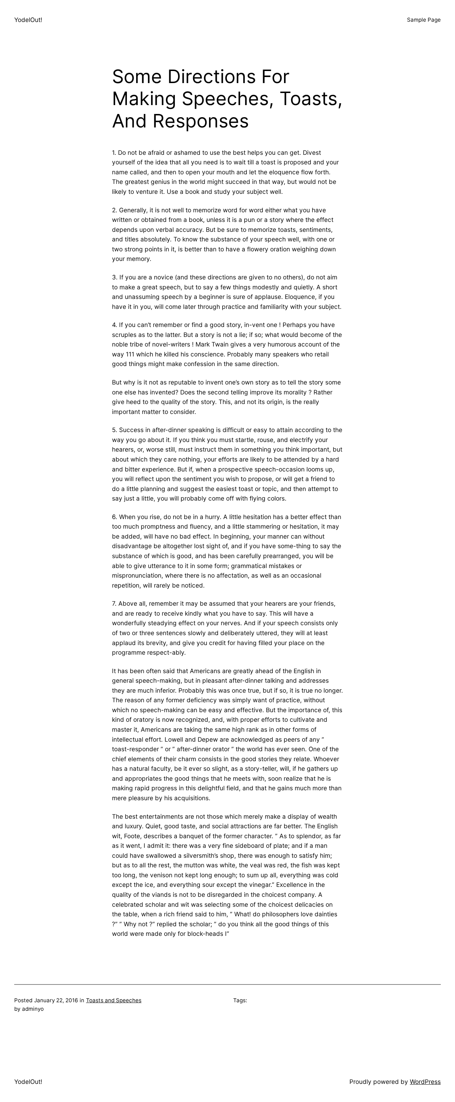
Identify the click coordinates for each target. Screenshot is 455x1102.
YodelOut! (28, 19)
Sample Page (424, 19)
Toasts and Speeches (113, 1000)
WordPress (425, 1081)
